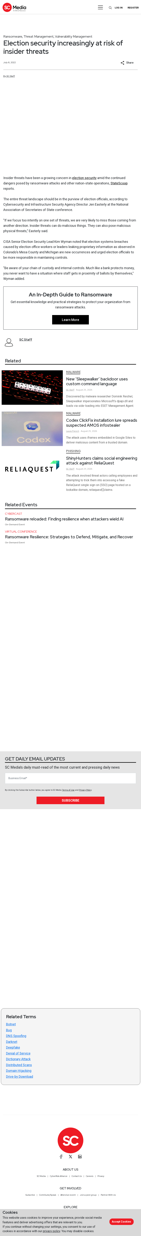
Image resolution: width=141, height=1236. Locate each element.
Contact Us (77, 1176)
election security (84, 178)
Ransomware (12, 36)
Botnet (11, 1024)
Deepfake (13, 1047)
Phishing (73, 451)
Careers (89, 1176)
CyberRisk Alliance (58, 1176)
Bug (9, 1030)
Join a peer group (88, 1195)
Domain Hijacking (18, 1071)
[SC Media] (14, 7)
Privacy (100, 1176)
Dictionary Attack (18, 1059)
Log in (119, 7)
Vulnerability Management (73, 36)
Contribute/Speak (47, 1195)
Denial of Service (18, 1053)
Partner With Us (108, 1195)
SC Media (41, 1176)
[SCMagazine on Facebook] (61, 1156)
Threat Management (39, 36)
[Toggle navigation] (100, 7)
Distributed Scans (19, 1065)
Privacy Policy (85, 790)
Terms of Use (68, 790)
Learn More (70, 320)
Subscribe (70, 800)
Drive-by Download (19, 1076)
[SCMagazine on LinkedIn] (80, 1156)
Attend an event (68, 1195)
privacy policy (51, 1231)
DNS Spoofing (16, 1036)
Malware (73, 372)
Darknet (11, 1042)
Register (133, 7)
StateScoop (119, 183)
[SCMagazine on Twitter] (70, 1156)
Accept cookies (121, 1221)
